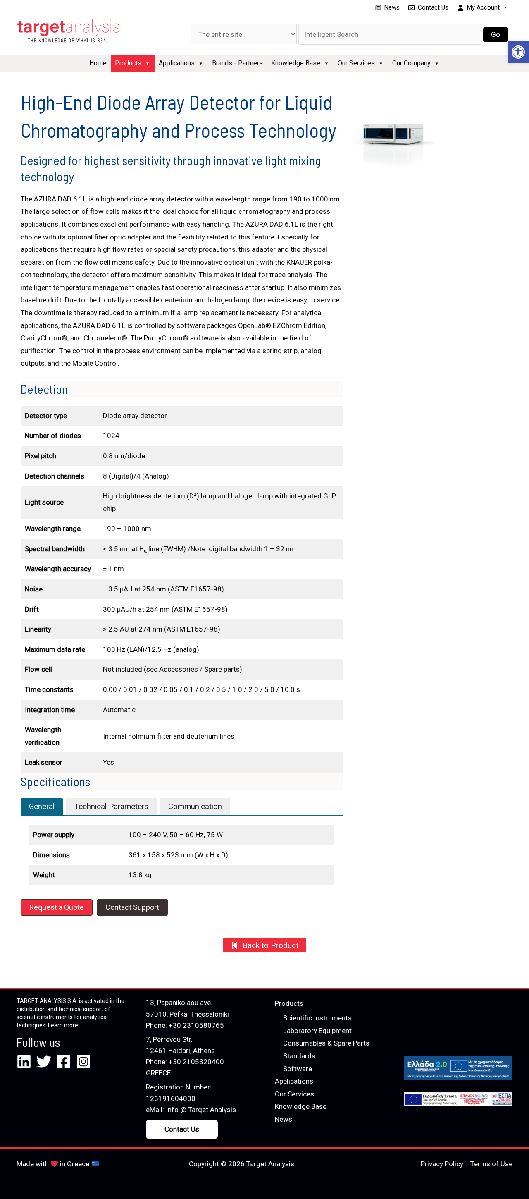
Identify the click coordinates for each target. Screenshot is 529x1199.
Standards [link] (299, 1056)
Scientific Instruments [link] (317, 1018)
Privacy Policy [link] (442, 1164)
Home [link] (98, 63)
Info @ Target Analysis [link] (201, 1110)
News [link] (392, 7)
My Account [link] (483, 7)
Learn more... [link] (65, 1025)
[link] (518, 52)
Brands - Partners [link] (237, 63)
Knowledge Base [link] (295, 63)
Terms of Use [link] (491, 1164)
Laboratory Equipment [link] (317, 1031)
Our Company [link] (411, 63)
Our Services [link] (356, 63)
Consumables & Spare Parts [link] (326, 1043)
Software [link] (297, 1069)
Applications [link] (177, 63)
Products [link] (128, 63)
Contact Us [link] (433, 7)
